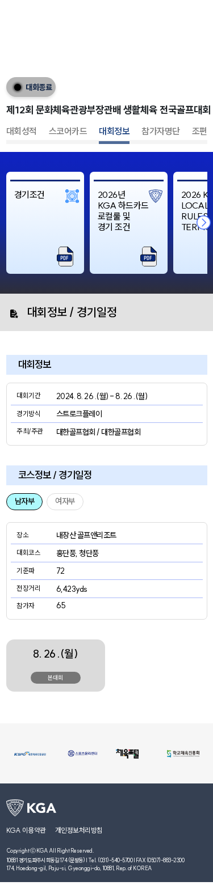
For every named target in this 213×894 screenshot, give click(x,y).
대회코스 (28, 552)
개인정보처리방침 (79, 830)
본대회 (55, 677)
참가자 (25, 605)
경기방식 (28, 413)
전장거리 (28, 588)
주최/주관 (29, 431)
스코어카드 (68, 131)
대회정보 (114, 131)
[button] (204, 222)
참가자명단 (160, 131)
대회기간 (28, 395)
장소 (22, 535)
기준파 (25, 570)
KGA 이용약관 (26, 830)
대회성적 (21, 131)
